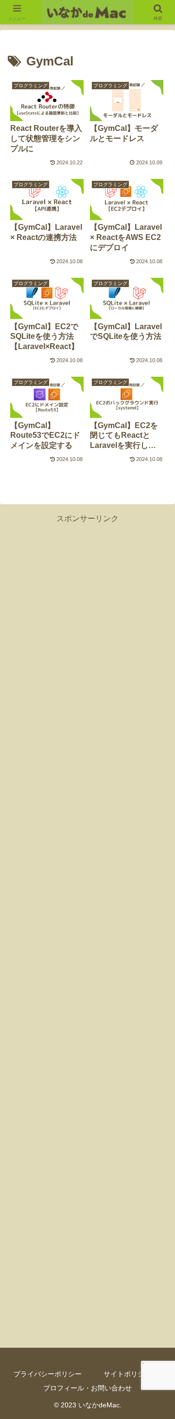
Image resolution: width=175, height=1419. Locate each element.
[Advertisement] (87, 930)
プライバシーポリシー (48, 1374)
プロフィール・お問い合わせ (87, 1388)
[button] (156, 1239)
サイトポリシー (127, 1374)
